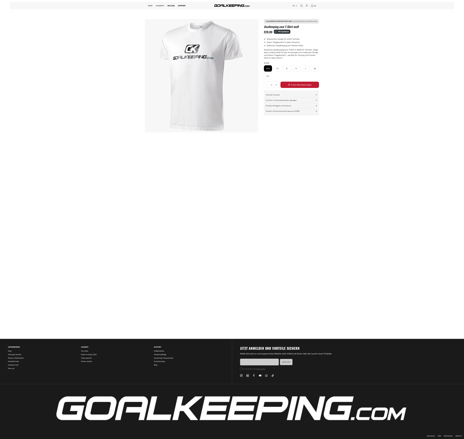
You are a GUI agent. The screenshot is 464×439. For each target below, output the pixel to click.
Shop (10, 351)
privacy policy (260, 369)
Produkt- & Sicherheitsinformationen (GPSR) (283, 111)
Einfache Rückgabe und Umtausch (278, 106)
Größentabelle (159, 351)
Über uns (11, 368)
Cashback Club (13, 365)
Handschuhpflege (160, 354)
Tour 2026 (84, 351)
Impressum (431, 436)
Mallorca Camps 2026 (89, 354)
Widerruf (458, 436)
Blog (155, 365)
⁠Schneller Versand (273, 95)
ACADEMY (160, 6)
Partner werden (86, 361)
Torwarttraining (159, 361)
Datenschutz (448, 436)
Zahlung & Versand (14, 354)
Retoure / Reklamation (16, 358)
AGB (439, 436)
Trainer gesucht (86, 358)
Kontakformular (13, 361)
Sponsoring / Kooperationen (163, 358)
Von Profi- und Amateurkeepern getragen (281, 100)
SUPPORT (182, 6)
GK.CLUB (170, 6)
